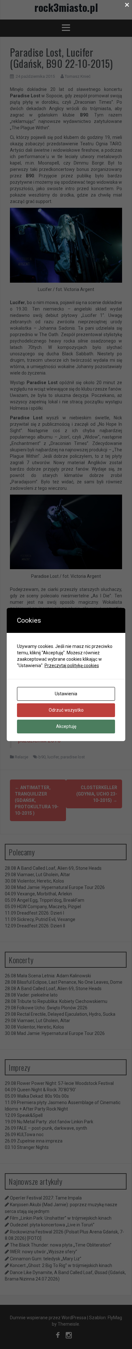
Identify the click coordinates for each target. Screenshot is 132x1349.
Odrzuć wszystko (66, 710)
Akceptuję (66, 726)
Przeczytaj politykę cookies (72, 665)
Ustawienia (66, 693)
